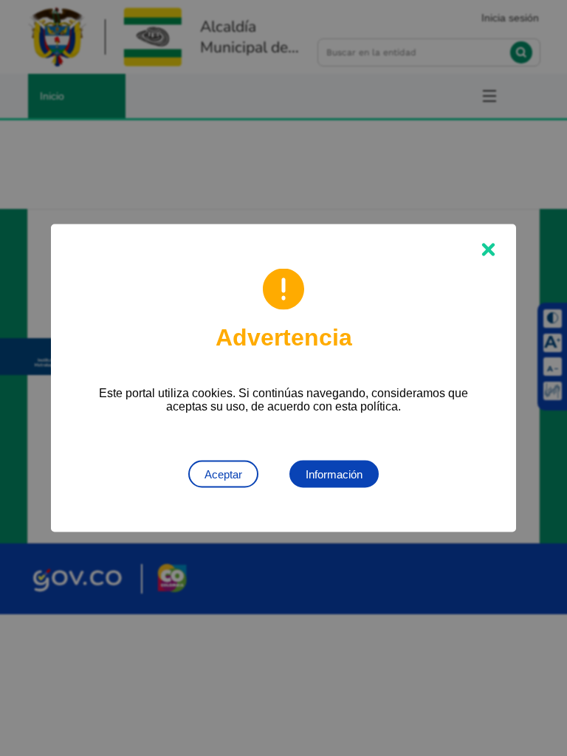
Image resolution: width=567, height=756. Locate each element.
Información (334, 474)
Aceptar (223, 474)
